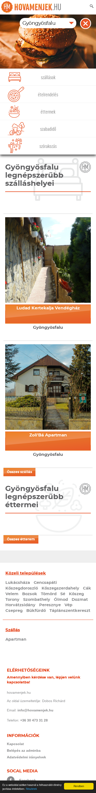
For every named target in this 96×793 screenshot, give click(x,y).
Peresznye (50, 605)
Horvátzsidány (20, 605)
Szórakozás (48, 146)
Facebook (27, 780)
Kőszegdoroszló (21, 588)
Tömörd (49, 594)
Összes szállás (19, 472)
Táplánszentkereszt (69, 611)
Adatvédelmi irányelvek (26, 757)
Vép (68, 605)
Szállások (48, 77)
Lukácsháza (17, 583)
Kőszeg (76, 594)
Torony (12, 600)
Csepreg (14, 611)
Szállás (12, 630)
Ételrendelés (48, 94)
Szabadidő (48, 129)
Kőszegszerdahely (60, 588)
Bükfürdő (36, 611)
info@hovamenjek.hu (35, 710)
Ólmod (61, 600)
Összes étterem (21, 539)
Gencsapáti (45, 583)
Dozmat (80, 600)
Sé (62, 594)
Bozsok (29, 594)
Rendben (79, 786)
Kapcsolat (15, 744)
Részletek (31, 789)
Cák (87, 588)
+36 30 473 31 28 (34, 720)
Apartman (15, 639)
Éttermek (48, 112)
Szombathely (36, 600)
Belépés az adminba (24, 750)
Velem (11, 594)
